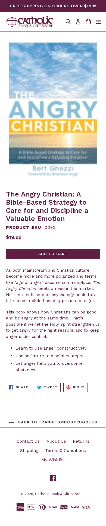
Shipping (29, 450)
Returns (81, 441)
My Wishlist (53, 459)
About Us (56, 441)
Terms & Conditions (65, 450)
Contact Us (28, 441)
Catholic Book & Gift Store (57, 494)
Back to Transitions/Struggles (57, 422)
